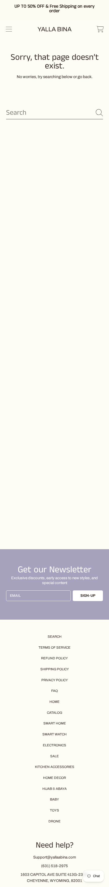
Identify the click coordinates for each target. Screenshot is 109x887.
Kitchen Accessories (54, 767)
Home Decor (54, 778)
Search (55, 636)
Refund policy (54, 658)
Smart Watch (54, 734)
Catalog (54, 713)
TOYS (54, 810)
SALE (54, 756)
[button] (8, 29)
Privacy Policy (54, 680)
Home (54, 702)
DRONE (54, 821)
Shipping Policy (54, 669)
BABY (54, 799)
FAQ (54, 691)
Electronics (54, 745)
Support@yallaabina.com (54, 857)
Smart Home (54, 723)
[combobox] (54, 113)
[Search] (99, 112)
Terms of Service (54, 647)
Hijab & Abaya (54, 789)
